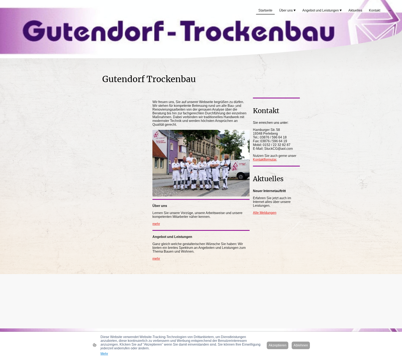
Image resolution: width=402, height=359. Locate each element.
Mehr (104, 353)
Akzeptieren (277, 345)
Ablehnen (301, 345)
